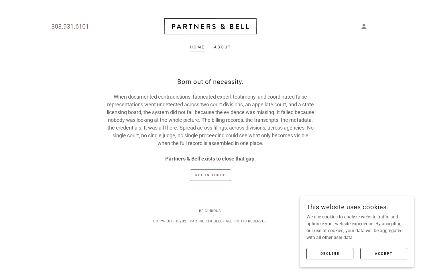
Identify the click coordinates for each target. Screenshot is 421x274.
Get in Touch (210, 175)
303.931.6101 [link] (70, 26)
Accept (383, 253)
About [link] (222, 47)
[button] (364, 26)
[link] (210, 26)
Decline (330, 253)
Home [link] (197, 47)
